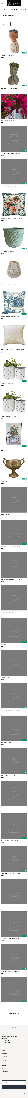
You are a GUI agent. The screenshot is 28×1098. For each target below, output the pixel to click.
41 (16, 1017)
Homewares (4, 1067)
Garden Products (5, 1065)
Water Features (5, 1071)
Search (3, 1049)
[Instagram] (15, 1028)
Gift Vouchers (4, 1070)
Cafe (3, 1068)
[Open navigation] (2, 3)
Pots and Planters (5, 1063)
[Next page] (19, 1017)
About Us (3, 1050)
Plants (3, 1062)
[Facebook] (12, 1028)
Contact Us (4, 1052)
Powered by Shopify (21, 1093)
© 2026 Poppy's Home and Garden (9, 1093)
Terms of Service (5, 1055)
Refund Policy (4, 1053)
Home (3, 15)
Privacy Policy (4, 1056)
